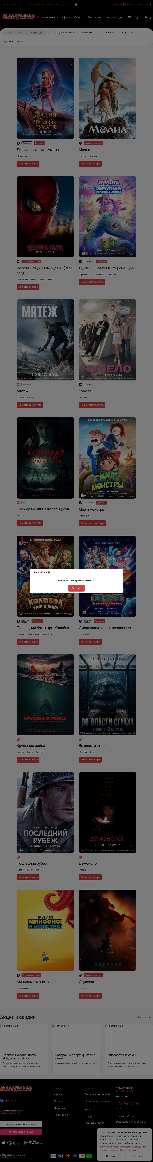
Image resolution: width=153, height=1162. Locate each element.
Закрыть (76, 588)
